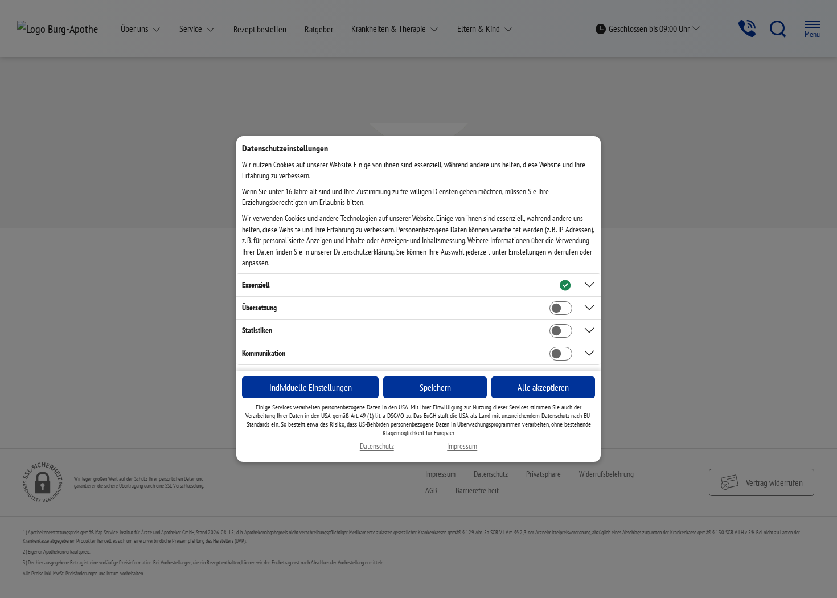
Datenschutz (377, 446)
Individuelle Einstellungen (310, 387)
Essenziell (255, 285)
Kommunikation (263, 353)
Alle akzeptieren (543, 387)
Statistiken (257, 330)
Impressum (462, 446)
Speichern (435, 387)
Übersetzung (259, 307)
